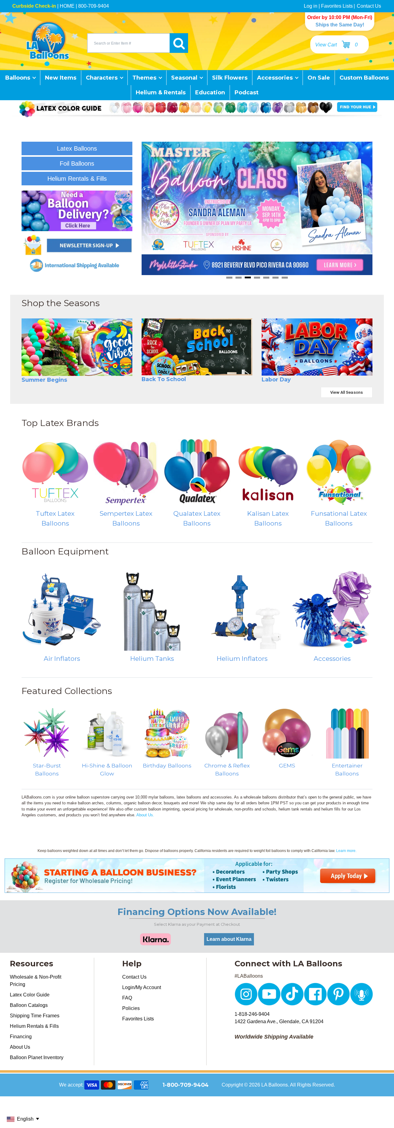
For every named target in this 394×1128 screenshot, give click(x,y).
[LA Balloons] (48, 40)
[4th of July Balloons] (317, 347)
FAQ (127, 997)
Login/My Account (141, 987)
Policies (131, 1008)
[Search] (179, 43)
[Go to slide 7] (285, 277)
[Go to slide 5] (266, 277)
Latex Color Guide (30, 994)
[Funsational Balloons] (338, 472)
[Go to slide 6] (275, 277)
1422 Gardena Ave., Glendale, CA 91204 (279, 1021)
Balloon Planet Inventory (36, 1057)
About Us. (145, 815)
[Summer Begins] (77, 347)
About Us (20, 1047)
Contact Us (369, 6)
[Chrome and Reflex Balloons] (227, 733)
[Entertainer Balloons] (347, 733)
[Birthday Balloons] (167, 733)
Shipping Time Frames (34, 1015)
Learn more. (346, 851)
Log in (310, 6)
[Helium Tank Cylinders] (152, 610)
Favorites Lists (337, 6)
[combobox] (128, 43)
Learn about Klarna (229, 939)
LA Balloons (274, 1084)
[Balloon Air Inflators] (62, 610)
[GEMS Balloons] (287, 733)
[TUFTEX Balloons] (55, 472)
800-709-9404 (93, 6)
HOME (67, 6)
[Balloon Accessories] (332, 610)
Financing (21, 1036)
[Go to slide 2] (238, 277)
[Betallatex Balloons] (125, 472)
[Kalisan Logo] (267, 472)
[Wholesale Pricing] (197, 889)
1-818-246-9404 (252, 1014)
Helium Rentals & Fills (34, 1026)
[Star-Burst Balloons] (47, 733)
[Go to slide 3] (248, 277)
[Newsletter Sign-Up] (77, 245)
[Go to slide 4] (257, 277)
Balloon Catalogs (29, 1005)
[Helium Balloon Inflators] (242, 610)
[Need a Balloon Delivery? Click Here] (77, 211)
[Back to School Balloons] (197, 346)
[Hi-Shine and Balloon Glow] (107, 733)
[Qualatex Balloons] (197, 472)
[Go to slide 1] (229, 277)
